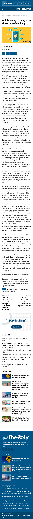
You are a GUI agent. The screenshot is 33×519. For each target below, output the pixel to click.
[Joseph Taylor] (3, 47)
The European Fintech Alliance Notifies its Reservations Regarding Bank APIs (24, 302)
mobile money (24, 289)
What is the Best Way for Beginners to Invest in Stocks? (20, 395)
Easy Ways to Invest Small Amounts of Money (16, 355)
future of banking (12, 289)
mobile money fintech (9, 292)
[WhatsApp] (15, 53)
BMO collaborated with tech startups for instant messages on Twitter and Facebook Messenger (8, 303)
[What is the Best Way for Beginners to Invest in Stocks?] (6, 395)
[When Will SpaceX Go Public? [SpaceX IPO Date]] (6, 376)
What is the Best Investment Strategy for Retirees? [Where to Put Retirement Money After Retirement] (16, 345)
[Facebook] (3, 53)
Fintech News (9, 15)
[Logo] (23, 9)
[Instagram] (6, 449)
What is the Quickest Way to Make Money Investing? (16, 508)
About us (29, 515)
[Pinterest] (11, 53)
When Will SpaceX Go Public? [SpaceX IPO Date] (20, 459)
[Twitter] (7, 53)
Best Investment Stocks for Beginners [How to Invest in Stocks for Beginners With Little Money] (16, 359)
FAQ (18, 515)
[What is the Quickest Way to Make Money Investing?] (6, 419)
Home (3, 15)
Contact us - (24, 515)
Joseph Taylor (10, 46)
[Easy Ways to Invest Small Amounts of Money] (6, 402)
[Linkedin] (9, 449)
